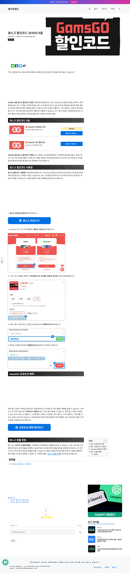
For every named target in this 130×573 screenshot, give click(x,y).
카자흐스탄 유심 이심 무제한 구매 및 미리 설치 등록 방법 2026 (109, 531)
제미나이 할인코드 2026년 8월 (19, 500)
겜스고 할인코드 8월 (97, 444)
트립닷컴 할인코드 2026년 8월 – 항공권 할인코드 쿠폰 (109, 540)
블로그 (96, 9)
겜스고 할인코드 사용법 (98, 446)
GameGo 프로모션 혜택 (98, 449)
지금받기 (74, 2)
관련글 (96, 454)
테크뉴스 (104, 9)
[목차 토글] (104, 440)
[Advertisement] (46, 87)
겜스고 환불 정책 (54, 453)
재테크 (113, 9)
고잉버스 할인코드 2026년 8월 (19, 502)
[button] (119, 9)
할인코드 (11, 39)
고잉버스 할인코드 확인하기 (21, 464)
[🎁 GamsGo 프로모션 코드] (16, 130)
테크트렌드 (13, 9)
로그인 (79, 525)
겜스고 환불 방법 (96, 451)
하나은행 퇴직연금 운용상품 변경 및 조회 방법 (109, 550)
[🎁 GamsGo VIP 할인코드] (16, 145)
